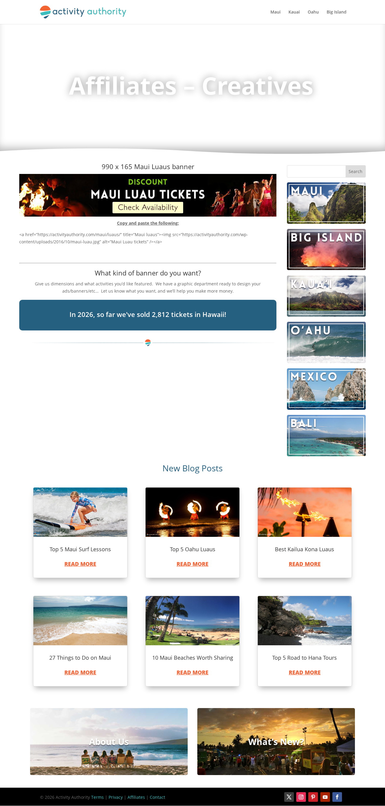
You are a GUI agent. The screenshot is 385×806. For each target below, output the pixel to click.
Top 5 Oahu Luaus (192, 549)
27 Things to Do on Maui (80, 657)
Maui (275, 12)
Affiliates (136, 797)
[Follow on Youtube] (325, 797)
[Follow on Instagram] (301, 797)
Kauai (294, 12)
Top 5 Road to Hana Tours (304, 657)
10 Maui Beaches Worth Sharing (192, 657)
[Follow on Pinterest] (313, 797)
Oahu (313, 12)
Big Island (336, 12)
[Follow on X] (289, 797)
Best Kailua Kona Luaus (304, 549)
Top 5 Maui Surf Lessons (80, 549)
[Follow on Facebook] (337, 797)
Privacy (116, 797)
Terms (97, 797)
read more (80, 563)
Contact (157, 797)
